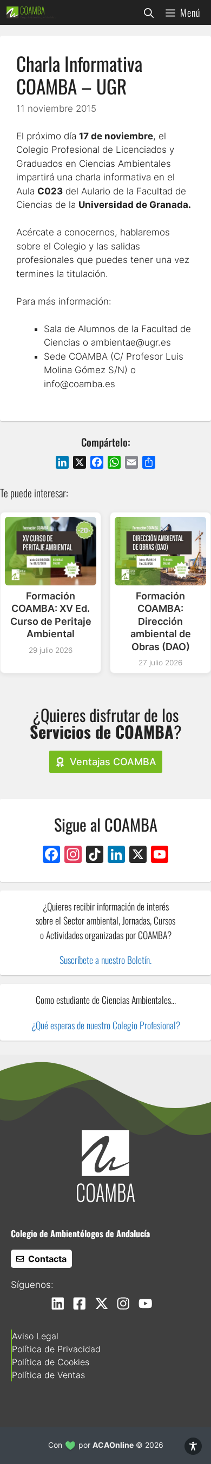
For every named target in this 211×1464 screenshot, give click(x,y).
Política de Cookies (50, 1362)
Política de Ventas (48, 1374)
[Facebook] (51, 856)
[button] (149, 12)
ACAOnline (113, 1444)
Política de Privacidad (56, 1349)
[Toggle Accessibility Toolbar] (193, 1446)
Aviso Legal (35, 1336)
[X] (138, 856)
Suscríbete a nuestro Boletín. (105, 960)
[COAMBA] (31, 12)
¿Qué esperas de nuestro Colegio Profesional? (105, 1025)
